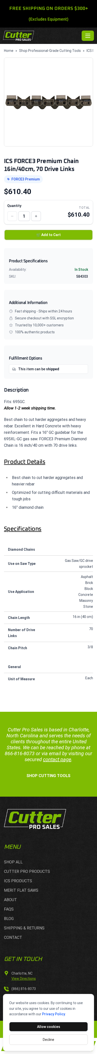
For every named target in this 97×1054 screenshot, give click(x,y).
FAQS (9, 909)
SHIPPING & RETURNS (24, 928)
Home (8, 51)
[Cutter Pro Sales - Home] (41, 36)
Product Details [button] (24, 462)
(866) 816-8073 (23, 989)
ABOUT (10, 899)
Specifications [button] (23, 529)
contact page (57, 759)
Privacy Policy (53, 1014)
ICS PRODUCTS (18, 881)
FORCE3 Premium (25, 179)
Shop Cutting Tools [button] (48, 775)
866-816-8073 (20, 753)
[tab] (48, 462)
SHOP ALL (13, 862)
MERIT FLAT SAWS (21, 890)
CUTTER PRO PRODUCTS (27, 871)
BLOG (9, 918)
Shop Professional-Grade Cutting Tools (50, 51)
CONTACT (13, 937)
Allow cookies (48, 1027)
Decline (48, 1040)
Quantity (14, 206)
